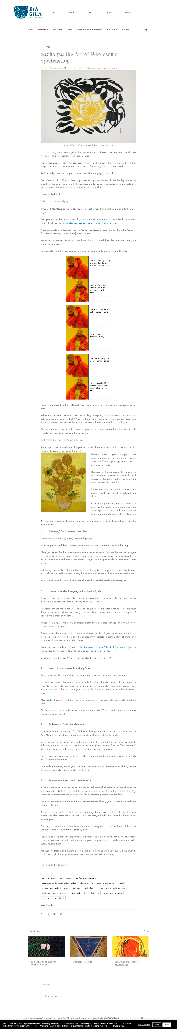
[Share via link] (61, 913)
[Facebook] (137, 1018)
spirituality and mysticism (86, 878)
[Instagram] (141, 1018)
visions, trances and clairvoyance (55, 888)
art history (125, 30)
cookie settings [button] (144, 1024)
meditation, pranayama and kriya (54, 893)
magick (121, 883)
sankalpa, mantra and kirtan (53, 898)
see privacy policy (116, 1025)
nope (157, 1024)
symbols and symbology (112, 893)
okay (167, 1024)
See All (146, 931)
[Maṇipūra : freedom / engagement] (130, 946)
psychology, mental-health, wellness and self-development (65, 883)
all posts (30, 30)
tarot (70, 30)
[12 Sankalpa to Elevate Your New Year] (46, 946)
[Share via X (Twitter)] (48, 913)
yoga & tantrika (58, 30)
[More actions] (134, 47)
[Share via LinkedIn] (54, 913)
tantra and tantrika (79, 893)
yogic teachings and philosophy (84, 888)
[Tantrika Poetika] (88, 946)
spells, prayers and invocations (113, 888)
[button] (146, 30)
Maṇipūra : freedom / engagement (126, 963)
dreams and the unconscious (103, 883)
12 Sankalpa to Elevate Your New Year (43, 963)
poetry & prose (43, 30)
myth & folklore (112, 30)
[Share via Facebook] (42, 913)
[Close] (173, 1024)
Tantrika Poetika (82, 961)
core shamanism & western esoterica (89, 30)
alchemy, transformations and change (57, 878)
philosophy (94, 893)
